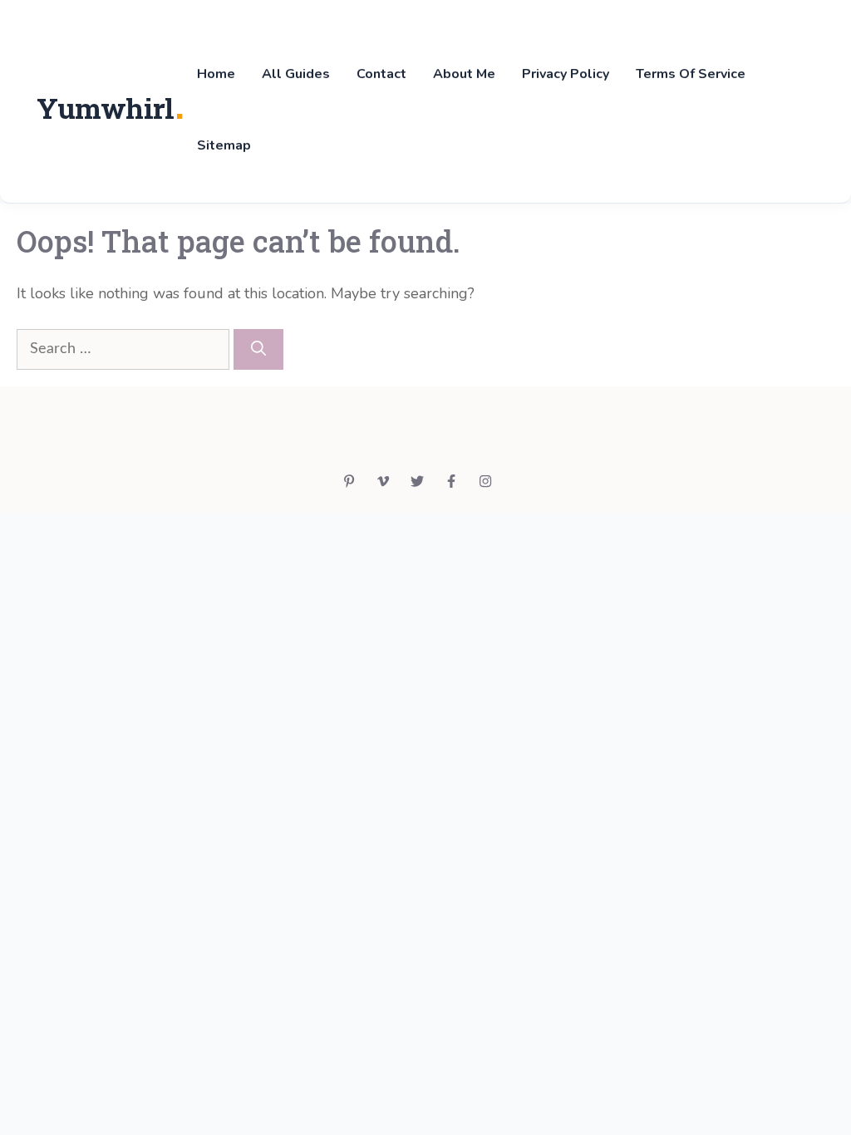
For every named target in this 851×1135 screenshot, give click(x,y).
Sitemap (224, 145)
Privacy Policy (565, 74)
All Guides (296, 74)
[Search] (258, 349)
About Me (464, 74)
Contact (381, 74)
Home (216, 74)
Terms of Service (690, 74)
